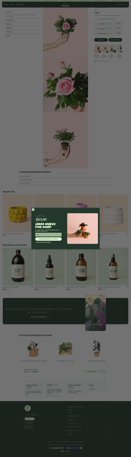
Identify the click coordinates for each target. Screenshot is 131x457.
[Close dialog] (33, 209)
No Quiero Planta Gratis (43, 242)
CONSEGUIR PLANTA (48, 239)
